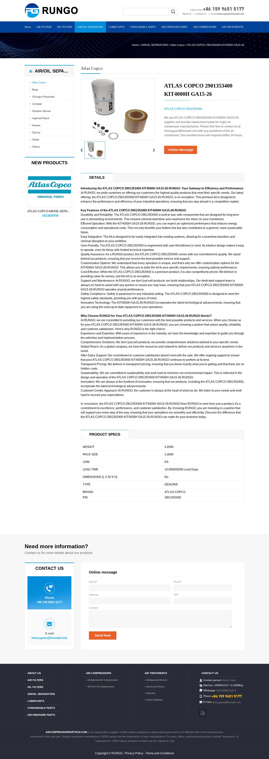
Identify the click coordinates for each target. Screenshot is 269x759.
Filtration (150, 693)
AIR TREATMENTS (233, 27)
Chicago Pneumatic (43, 96)
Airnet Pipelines (154, 700)
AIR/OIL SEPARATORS (90, 27)
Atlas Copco (178, 44)
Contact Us (201, 14)
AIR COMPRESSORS (204, 27)
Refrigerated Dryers (156, 680)
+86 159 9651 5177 (223, 9)
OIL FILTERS (64, 27)
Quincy (36, 132)
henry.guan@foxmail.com (49, 637)
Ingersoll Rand (40, 118)
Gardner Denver (41, 111)
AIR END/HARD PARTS (174, 27)
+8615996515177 (226, 690)
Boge (35, 89)
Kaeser (36, 125)
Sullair (35, 139)
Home (28, 27)
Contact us (209, 673)
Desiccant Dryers (155, 686)
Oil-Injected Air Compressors (103, 680)
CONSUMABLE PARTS (143, 27)
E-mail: (227, 14)
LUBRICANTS (117, 27)
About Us (186, 14)
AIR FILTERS (44, 27)
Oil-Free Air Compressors (101, 686)
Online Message (180, 150)
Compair (37, 103)
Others (36, 146)
